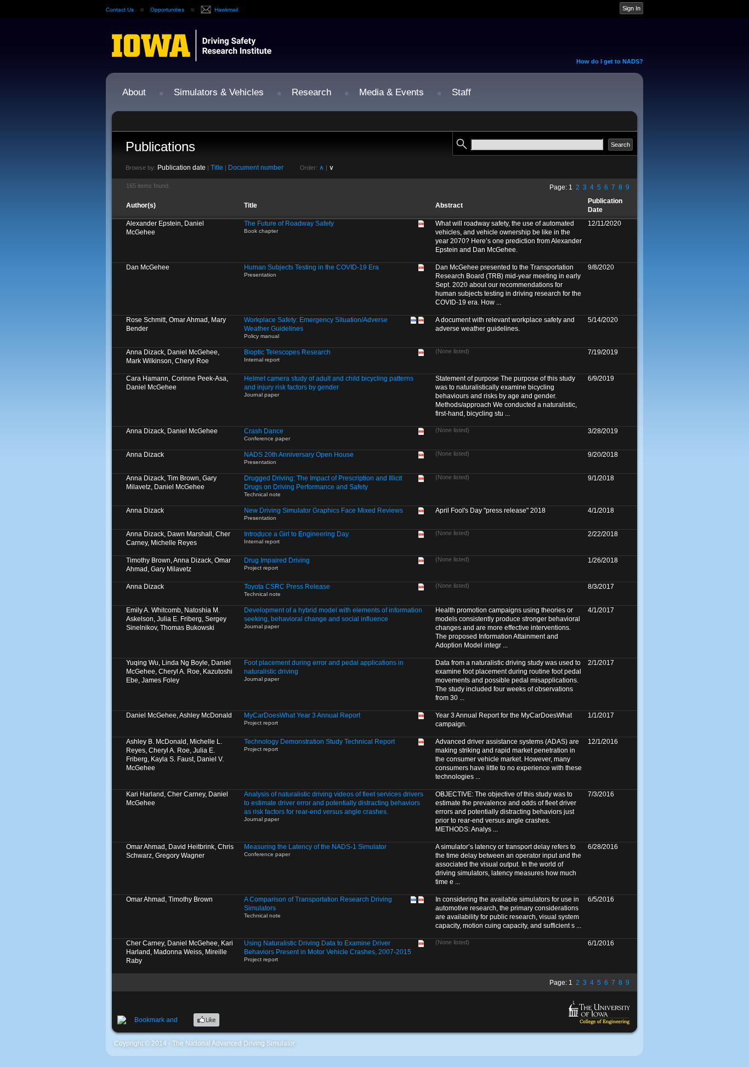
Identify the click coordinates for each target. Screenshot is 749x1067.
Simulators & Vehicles (219, 92)
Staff (461, 92)
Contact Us (120, 10)
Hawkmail (226, 10)
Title (217, 167)
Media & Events (391, 92)
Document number (255, 167)
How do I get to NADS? (609, 61)
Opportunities (167, 10)
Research (311, 92)
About (134, 92)
